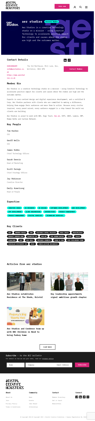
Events (31, 400)
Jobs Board (33, 404)
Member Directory (58, 397)
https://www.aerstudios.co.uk (16, 76)
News (30, 397)
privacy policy (48, 358)
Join (7, 400)
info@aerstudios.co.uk (16, 70)
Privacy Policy (11, 404)
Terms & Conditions (13, 407)
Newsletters (56, 404)
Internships (33, 407)
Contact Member (75, 69)
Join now (62, 6)
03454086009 (12, 66)
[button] (86, 7)
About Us (9, 397)
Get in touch (57, 400)
